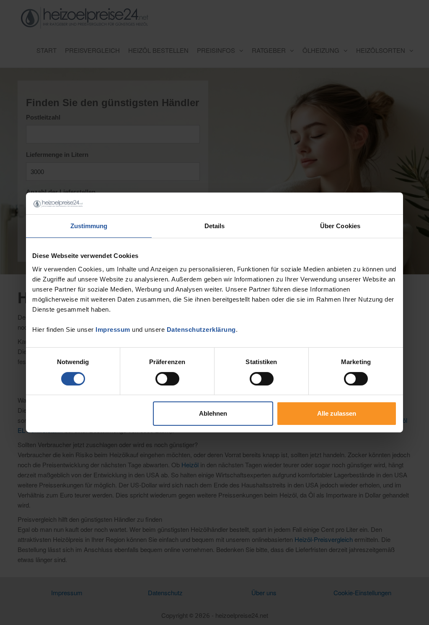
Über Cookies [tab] (340, 225)
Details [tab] (214, 225)
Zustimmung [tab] (89, 225)
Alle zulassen (336, 413)
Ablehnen (213, 413)
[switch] (167, 378)
